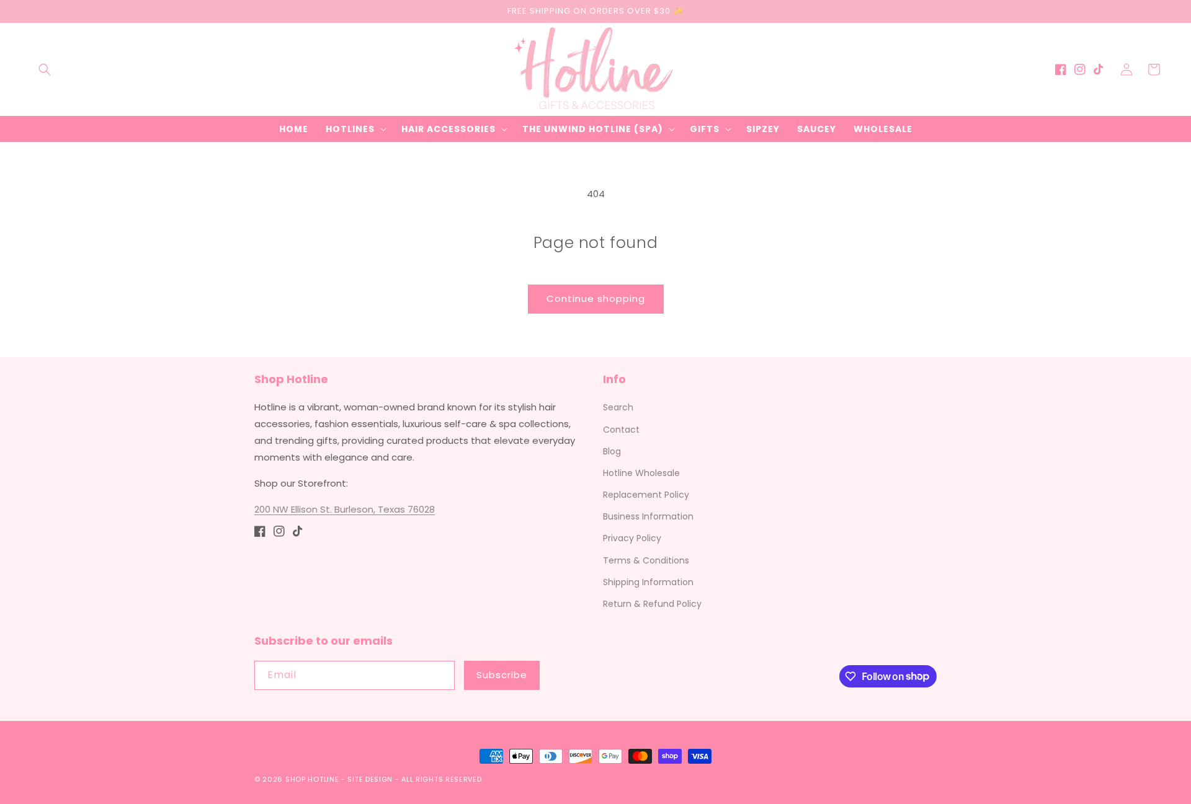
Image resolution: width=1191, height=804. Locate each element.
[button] (44, 69)
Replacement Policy (646, 494)
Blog (612, 451)
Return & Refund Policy (652, 604)
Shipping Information (648, 582)
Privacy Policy (632, 538)
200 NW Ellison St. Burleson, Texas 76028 (344, 509)
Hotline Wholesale (641, 473)
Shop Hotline (312, 779)
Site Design (370, 779)
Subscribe (501, 674)
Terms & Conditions (646, 560)
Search (618, 407)
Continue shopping (595, 298)
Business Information (648, 516)
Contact (621, 429)
